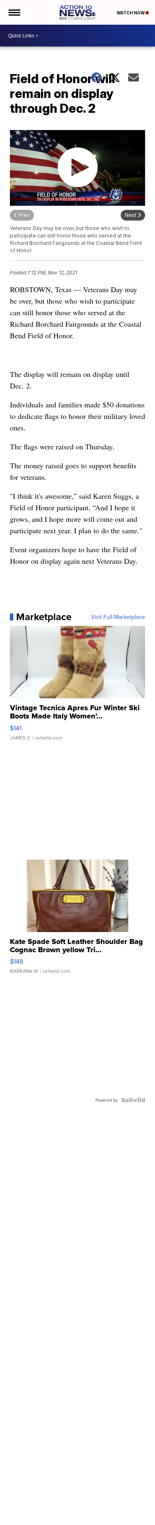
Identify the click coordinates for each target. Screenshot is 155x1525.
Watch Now (131, 12)
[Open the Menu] (13, 12)
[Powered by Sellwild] (133, 1100)
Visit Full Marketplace (118, 617)
